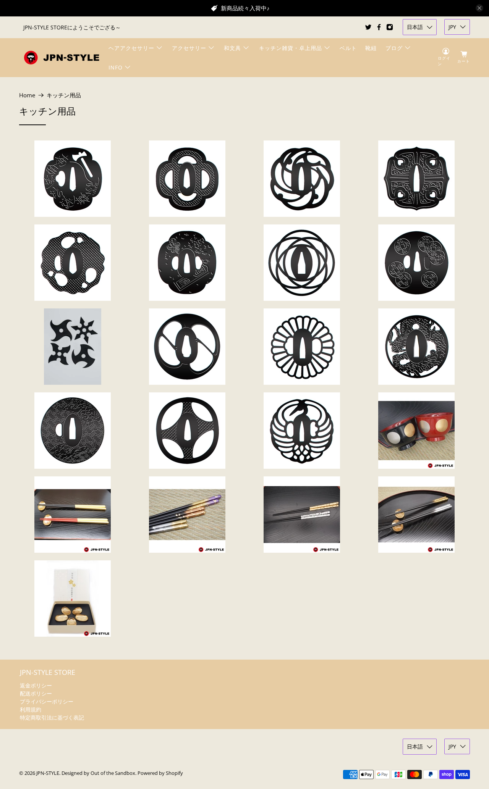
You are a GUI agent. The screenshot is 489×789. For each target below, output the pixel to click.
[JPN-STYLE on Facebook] (379, 27)
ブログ (394, 48)
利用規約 (30, 709)
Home (27, 95)
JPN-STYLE (47, 773)
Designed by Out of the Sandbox (98, 773)
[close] (479, 8)
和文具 (232, 48)
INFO (115, 67)
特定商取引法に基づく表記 (52, 717)
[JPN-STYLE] (61, 57)
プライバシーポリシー (46, 701)
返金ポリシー (36, 685)
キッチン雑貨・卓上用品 (290, 48)
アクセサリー (189, 48)
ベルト (348, 48)
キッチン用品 (64, 95)
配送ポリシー (36, 693)
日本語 (415, 27)
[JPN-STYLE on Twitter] (368, 27)
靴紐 (371, 48)
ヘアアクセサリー (131, 48)
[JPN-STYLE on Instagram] (389, 27)
